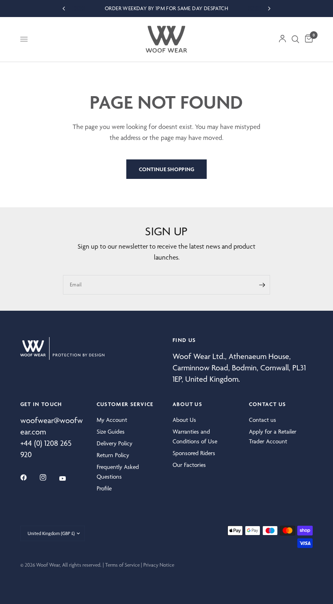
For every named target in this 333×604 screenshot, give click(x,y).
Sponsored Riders (194, 453)
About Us (184, 419)
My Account (112, 419)
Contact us (262, 419)
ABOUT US (187, 404)
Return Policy (113, 455)
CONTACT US (267, 404)
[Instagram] (49, 477)
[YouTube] (68, 479)
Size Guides (111, 431)
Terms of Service (122, 565)
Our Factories (189, 465)
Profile (104, 488)
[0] (307, 39)
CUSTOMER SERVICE (125, 404)
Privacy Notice (158, 565)
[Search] (295, 39)
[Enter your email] (262, 284)
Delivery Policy (114, 443)
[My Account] (282, 39)
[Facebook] (29, 477)
